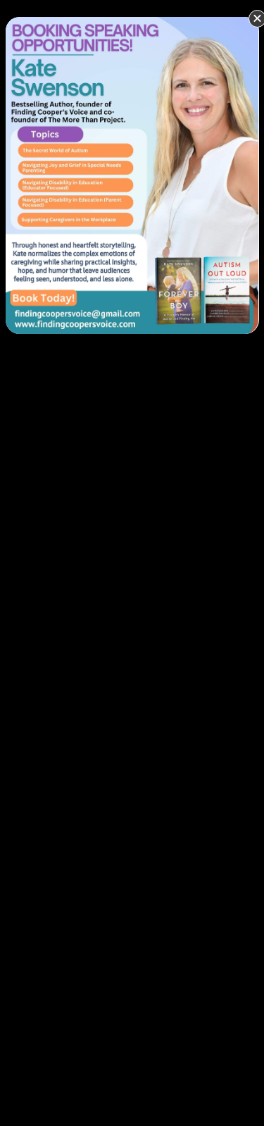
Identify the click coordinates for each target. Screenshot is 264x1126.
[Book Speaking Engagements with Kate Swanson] (132, 173)
